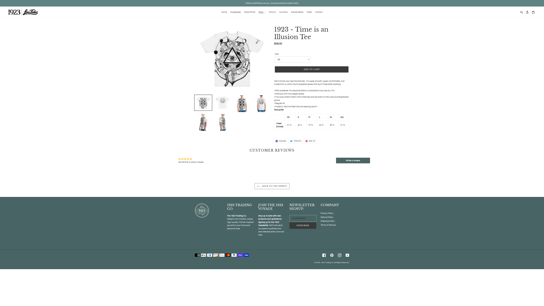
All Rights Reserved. (341, 263)
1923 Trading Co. (327, 263)
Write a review (353, 160)
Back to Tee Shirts (274, 186)
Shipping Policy (328, 221)
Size (277, 54)
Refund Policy (327, 217)
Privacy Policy (327, 213)
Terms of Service (328, 225)
